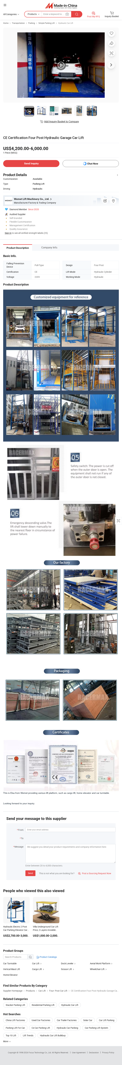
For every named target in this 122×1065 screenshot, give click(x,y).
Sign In (8, 232)
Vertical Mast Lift (11, 969)
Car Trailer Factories (67, 1020)
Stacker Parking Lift (15, 1004)
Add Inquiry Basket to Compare (61, 121)
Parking (31, 23)
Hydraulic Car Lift (65, 23)
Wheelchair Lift (97, 969)
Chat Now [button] (92, 163)
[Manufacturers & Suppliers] (61, 5)
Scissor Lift (66, 969)
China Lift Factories (15, 1020)
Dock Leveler (67, 963)
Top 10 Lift (11, 1035)
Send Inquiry (31, 163)
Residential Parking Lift (43, 1004)
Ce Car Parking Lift (41, 1027)
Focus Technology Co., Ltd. (40, 1052)
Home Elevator (10, 974)
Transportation (18, 23)
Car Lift (35, 963)
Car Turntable (10, 963)
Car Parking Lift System (96, 1027)
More (6, 1041)
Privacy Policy (108, 1052)
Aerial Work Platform (100, 963)
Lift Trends (28, 1035)
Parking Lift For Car (15, 1027)
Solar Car (87, 1020)
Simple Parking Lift (46, 23)
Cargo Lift (37, 969)
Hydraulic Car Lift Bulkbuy (53, 1035)
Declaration (94, 1052)
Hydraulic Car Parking (67, 1027)
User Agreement (79, 1052)
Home (5, 23)
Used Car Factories (41, 1020)
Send (30, 873)
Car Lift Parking (106, 1020)
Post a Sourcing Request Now (94, 873)
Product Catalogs (48, 956)
